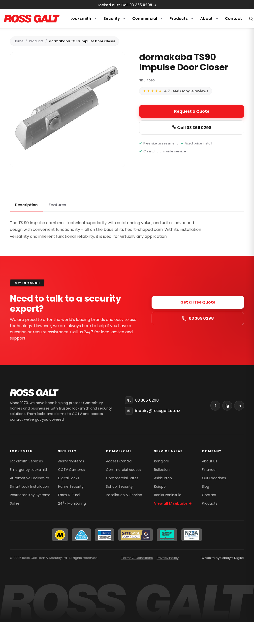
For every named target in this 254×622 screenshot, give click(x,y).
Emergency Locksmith (29, 469)
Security (111, 18)
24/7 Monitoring (72, 503)
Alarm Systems (71, 461)
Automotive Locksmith (29, 478)
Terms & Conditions (137, 557)
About (206, 18)
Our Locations (214, 478)
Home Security (71, 486)
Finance (209, 469)
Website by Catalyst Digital (222, 557)
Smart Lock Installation (29, 486)
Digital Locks (68, 478)
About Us (209, 461)
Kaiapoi (160, 486)
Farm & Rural (69, 494)
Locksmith (80, 18)
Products (178, 18)
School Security (119, 486)
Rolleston (162, 469)
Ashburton (163, 478)
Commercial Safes (122, 478)
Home (19, 41)
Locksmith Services (26, 461)
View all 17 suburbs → (173, 503)
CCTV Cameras (71, 469)
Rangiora (161, 461)
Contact (209, 494)
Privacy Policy (168, 557)
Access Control (119, 461)
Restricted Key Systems (30, 494)
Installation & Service (124, 494)
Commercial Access (123, 469)
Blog (205, 486)
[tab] (26, 205)
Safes (15, 503)
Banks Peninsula (167, 494)
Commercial (144, 18)
